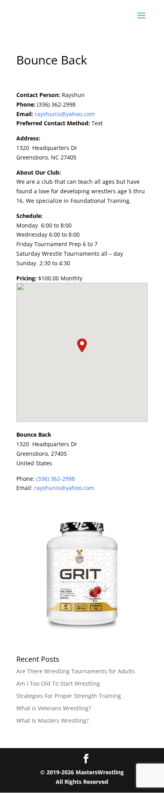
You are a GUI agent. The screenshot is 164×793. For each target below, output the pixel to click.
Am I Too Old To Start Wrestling (58, 683)
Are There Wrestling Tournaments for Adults (75, 671)
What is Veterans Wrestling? (53, 708)
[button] (82, 345)
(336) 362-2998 (55, 478)
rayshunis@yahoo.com (65, 114)
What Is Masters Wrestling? (52, 720)
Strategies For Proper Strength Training (68, 696)
